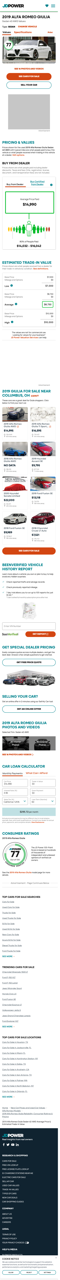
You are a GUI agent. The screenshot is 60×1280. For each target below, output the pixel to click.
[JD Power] (13, 1135)
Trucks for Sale (9, 913)
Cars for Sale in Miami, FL (13, 1053)
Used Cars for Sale (11, 907)
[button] (51, 184)
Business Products (12, 1255)
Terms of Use (9, 1234)
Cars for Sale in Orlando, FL (14, 1091)
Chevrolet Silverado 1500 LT (15, 972)
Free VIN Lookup (10, 1165)
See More (7, 956)
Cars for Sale (8, 902)
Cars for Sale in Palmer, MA (14, 1081)
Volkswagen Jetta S (11, 1010)
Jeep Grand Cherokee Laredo (16, 1016)
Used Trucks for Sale (11, 918)
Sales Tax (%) (9, 799)
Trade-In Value (37, 781)
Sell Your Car (29, 85)
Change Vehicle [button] (27, 27)
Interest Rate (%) (10, 790)
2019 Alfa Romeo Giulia (20, 872)
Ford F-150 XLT (8, 978)
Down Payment (37, 790)
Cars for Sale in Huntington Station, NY (20, 1059)
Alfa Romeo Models (11, 1111)
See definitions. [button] (41, 268)
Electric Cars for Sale (14, 1177)
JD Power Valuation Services (24, 337)
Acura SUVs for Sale (11, 940)
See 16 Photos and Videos (29, 69)
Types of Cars (9, 1193)
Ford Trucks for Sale (11, 951)
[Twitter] (7, 1144)
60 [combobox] (33, 801)
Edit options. (19, 155)
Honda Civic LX (9, 994)
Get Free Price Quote (29, 662)
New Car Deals (9, 1197)
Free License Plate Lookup (15, 1169)
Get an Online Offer (29, 709)
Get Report (39, 634)
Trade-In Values (10, 1189)
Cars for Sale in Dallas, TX (14, 1064)
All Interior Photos (15, 743)
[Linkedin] (17, 1144)
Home (5, 1108)
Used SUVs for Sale (11, 929)
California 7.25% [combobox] (12, 801)
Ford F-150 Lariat (10, 983)
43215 (34, 396)
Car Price (7, 781)
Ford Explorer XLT (10, 1021)
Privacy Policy (9, 1238)
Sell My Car (8, 1181)
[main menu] (52, 6)
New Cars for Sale (10, 935)
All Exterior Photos (42, 743)
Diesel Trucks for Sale (12, 946)
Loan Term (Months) (39, 799)
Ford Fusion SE (9, 999)
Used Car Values (10, 1185)
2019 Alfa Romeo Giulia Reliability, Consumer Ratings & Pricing (27, 1115)
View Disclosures (37, 822)
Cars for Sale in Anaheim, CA (15, 1070)
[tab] (6, 33)
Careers (6, 1222)
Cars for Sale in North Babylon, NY (18, 1086)
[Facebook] (3, 1144)
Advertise (7, 1218)
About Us (7, 1214)
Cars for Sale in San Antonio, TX (17, 1075)
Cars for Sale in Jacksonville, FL (16, 1048)
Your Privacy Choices (13, 1242)
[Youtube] (13, 1144)
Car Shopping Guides (13, 1201)
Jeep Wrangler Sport (12, 988)
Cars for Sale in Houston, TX (15, 1042)
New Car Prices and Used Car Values (28, 1108)
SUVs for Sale (8, 924)
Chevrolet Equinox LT (12, 1005)
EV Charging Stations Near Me (17, 1173)
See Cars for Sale (29, 76)
